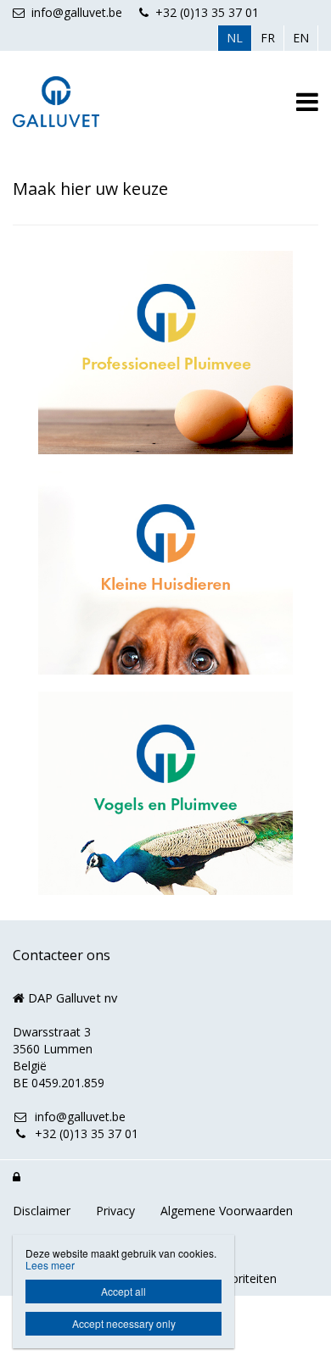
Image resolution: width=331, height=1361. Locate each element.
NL (235, 38)
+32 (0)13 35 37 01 (207, 12)
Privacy (115, 1211)
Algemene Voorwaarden (226, 1211)
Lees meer (50, 1265)
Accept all (123, 1291)
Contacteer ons (61, 955)
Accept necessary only (124, 1323)
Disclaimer (41, 1211)
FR (268, 38)
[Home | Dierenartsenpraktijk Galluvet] (81, 102)
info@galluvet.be (76, 12)
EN (301, 38)
